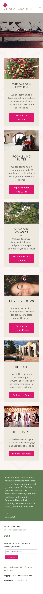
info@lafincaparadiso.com (15, 523)
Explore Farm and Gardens (21, 258)
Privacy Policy (17, 561)
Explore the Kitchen (21, 117)
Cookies (7, 561)
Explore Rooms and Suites (21, 189)
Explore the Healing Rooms (21, 327)
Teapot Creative (20, 574)
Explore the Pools (21, 395)
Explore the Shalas (21, 453)
